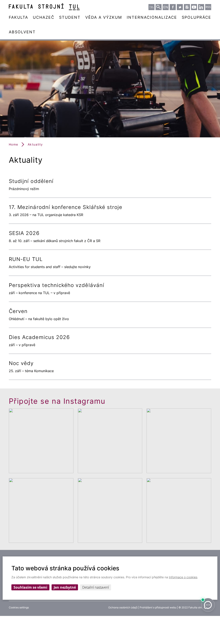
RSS (208, 7)
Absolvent (22, 32)
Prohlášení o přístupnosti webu (158, 607)
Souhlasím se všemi (30, 587)
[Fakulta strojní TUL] (44, 6)
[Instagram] (187, 7)
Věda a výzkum (103, 17)
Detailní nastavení (95, 587)
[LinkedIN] (201, 7)
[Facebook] (173, 7)
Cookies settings (19, 607)
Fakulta (18, 17)
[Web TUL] (151, 7)
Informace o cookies (183, 577)
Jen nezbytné (65, 587)
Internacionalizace (152, 17)
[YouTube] (194, 7)
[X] (180, 7)
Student (70, 17)
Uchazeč (43, 17)
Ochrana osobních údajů (123, 607)
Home (13, 144)
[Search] (159, 7)
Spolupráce (196, 17)
